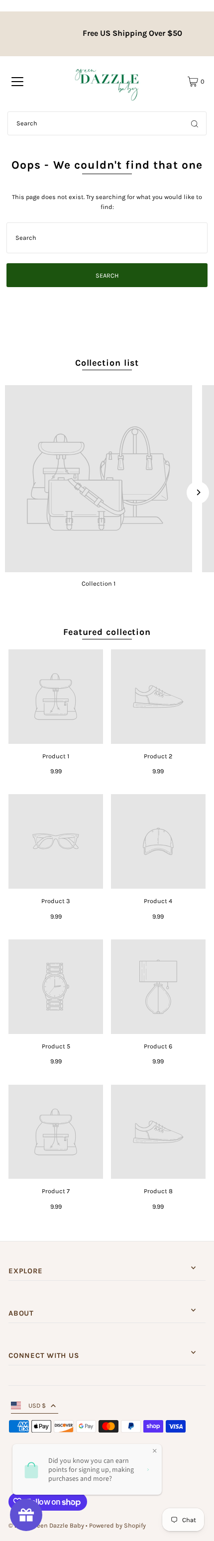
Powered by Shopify (117, 1525)
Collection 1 (98, 583)
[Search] (195, 123)
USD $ (37, 1405)
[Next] (198, 492)
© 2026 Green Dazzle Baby (46, 1525)
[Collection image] (98, 478)
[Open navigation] (17, 81)
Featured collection (107, 632)
